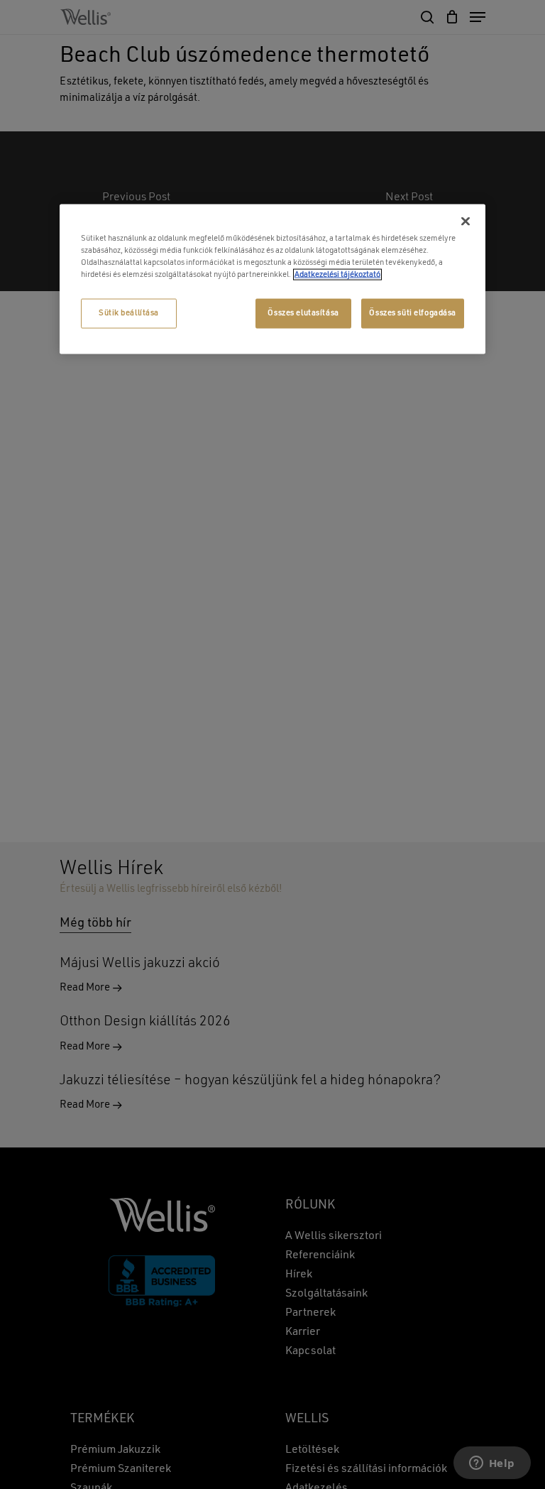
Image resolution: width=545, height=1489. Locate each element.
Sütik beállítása (129, 312)
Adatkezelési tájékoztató (337, 274)
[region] (272, 279)
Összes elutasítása (303, 312)
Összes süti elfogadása (412, 312)
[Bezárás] (465, 220)
